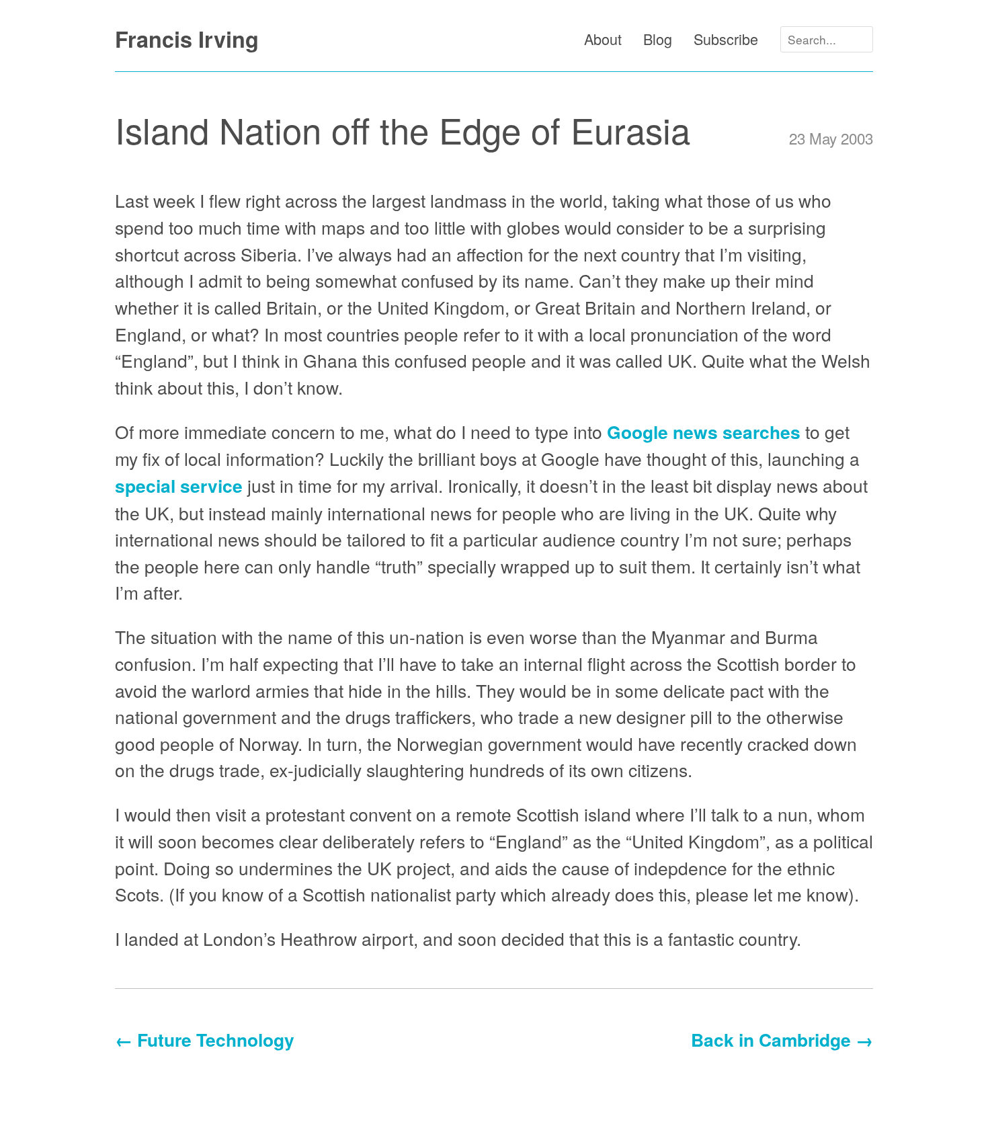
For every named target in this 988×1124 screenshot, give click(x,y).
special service (179, 485)
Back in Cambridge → (782, 1039)
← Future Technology (204, 1039)
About (603, 38)
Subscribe (726, 38)
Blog (657, 38)
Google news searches (703, 431)
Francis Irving (187, 39)
